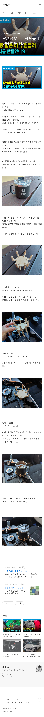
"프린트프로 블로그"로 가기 (10, 699)
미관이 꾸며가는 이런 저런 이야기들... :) (14, 670)
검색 (34, 4)
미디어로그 (22, 13)
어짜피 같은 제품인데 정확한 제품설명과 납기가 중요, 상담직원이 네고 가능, (21, 575)
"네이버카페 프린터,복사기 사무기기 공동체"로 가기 (17, 703)
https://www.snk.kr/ (12, 584)
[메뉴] (39, 4)
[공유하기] (9, 603)
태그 (11, 13)
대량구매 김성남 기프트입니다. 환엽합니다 (15, 591)
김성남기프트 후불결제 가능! (15, 587)
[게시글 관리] (11, 603)
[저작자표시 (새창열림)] (25, 603)
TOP (39, 700)
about (34, 13)
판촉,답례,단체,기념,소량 (16, 571)
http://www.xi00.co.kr (13, 567)
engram (8, 4)
